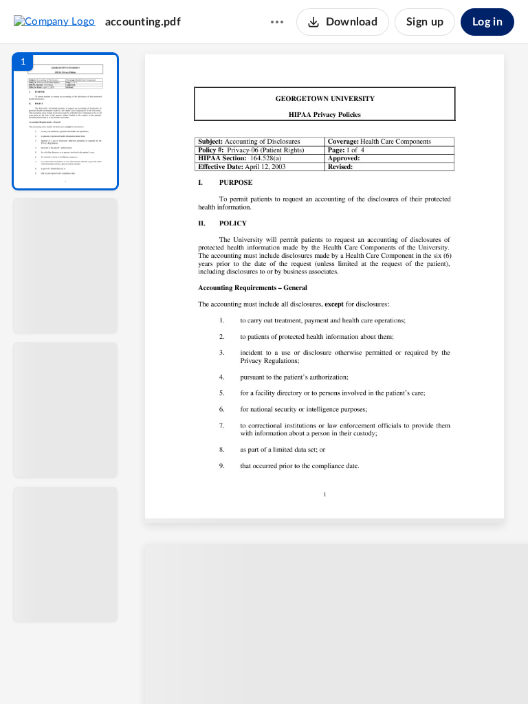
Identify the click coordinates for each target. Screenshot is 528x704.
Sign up (424, 22)
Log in (487, 22)
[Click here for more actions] (277, 22)
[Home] (55, 21)
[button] (65, 121)
